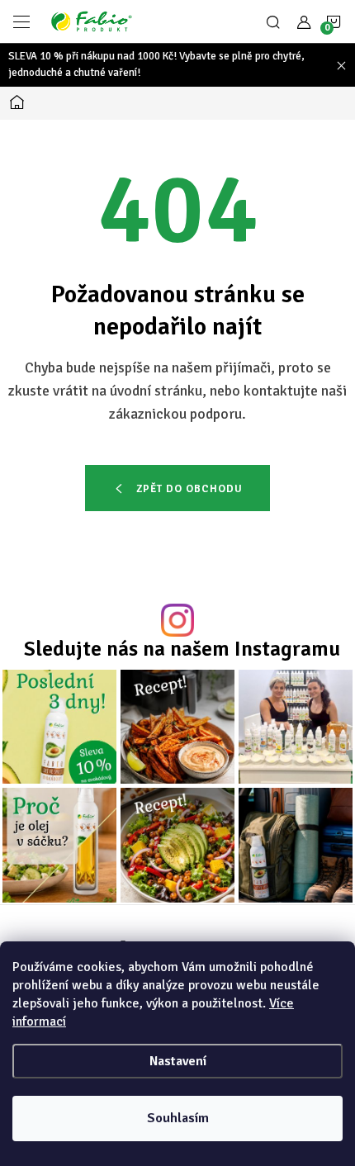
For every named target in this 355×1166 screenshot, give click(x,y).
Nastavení (177, 1061)
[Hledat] (273, 21)
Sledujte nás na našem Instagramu (182, 648)
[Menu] (21, 21)
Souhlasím (178, 1118)
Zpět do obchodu (189, 488)
